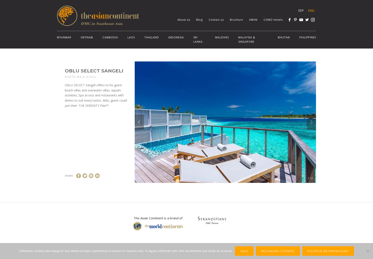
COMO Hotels (273, 20)
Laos (131, 37)
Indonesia (176, 37)
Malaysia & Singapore (246, 40)
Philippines (307, 37)
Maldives (222, 37)
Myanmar (64, 37)
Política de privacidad (328, 251)
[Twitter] (307, 19)
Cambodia (110, 37)
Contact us (216, 20)
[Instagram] (313, 19)
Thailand (151, 37)
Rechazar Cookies (278, 251)
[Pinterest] (295, 19)
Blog (199, 20)
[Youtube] (301, 19)
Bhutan (284, 37)
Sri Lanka (198, 40)
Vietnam (87, 37)
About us (183, 20)
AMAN (253, 20)
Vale (244, 251)
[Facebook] (289, 19)
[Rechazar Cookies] (367, 251)
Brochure (236, 20)
